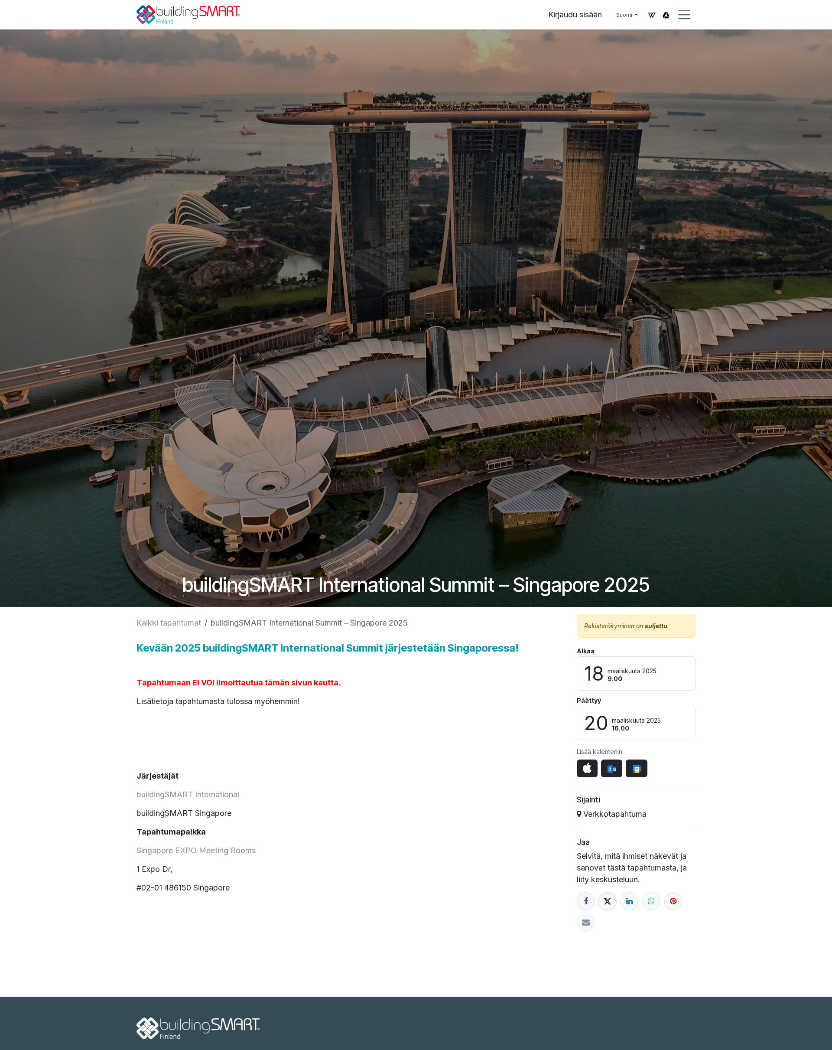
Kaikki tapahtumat (168, 622)
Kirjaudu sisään (575, 14)
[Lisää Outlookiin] (611, 768)
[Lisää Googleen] (636, 768)
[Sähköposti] (586, 923)
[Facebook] (586, 901)
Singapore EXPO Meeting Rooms (196, 850)
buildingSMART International (187, 794)
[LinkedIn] (629, 901)
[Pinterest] (673, 901)
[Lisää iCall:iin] (587, 768)
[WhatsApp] (651, 901)
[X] (607, 901)
